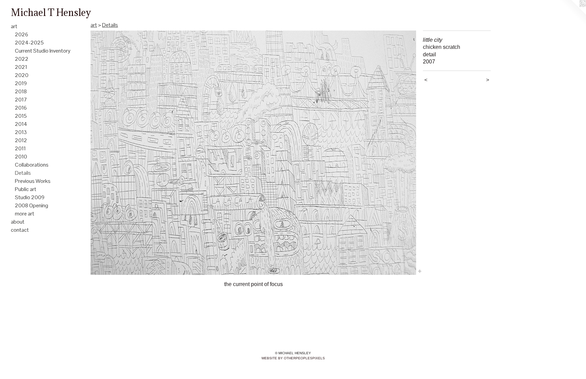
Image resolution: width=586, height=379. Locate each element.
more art (24, 213)
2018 (21, 91)
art (14, 26)
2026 (21, 34)
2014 (21, 124)
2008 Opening (31, 205)
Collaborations (31, 164)
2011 (20, 148)
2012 (21, 140)
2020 (21, 75)
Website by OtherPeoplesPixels (293, 358)
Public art (25, 189)
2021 (21, 67)
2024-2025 (29, 42)
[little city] (253, 153)
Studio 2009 (29, 197)
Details (23, 172)
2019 (21, 83)
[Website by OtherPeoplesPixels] (572, 13)
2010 (21, 156)
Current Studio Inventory (43, 50)
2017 (21, 99)
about (17, 221)
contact (20, 229)
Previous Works (33, 181)
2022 (21, 58)
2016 (21, 107)
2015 (21, 115)
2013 (21, 132)
